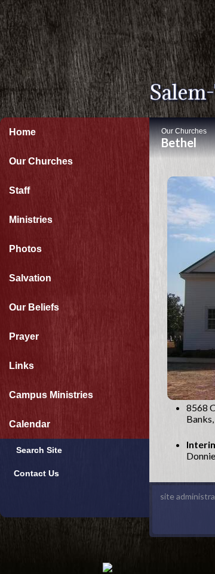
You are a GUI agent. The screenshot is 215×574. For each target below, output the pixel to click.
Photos (25, 249)
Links (21, 366)
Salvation (30, 278)
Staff (19, 190)
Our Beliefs (34, 307)
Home (22, 132)
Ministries (31, 220)
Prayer (24, 336)
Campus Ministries (51, 395)
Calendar (29, 424)
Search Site (35, 450)
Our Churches (41, 161)
